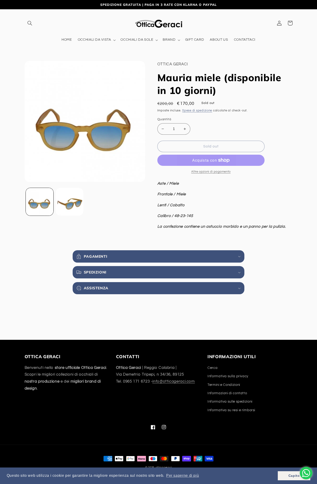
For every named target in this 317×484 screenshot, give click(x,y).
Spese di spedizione (197, 110)
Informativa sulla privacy (227, 376)
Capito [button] (294, 475)
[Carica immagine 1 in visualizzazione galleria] (39, 202)
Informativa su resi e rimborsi (231, 410)
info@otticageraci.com (173, 381)
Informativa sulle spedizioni (229, 401)
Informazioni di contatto (227, 393)
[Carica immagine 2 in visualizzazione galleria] (69, 202)
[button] (30, 23)
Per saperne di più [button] (182, 475)
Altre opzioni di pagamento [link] (211, 171)
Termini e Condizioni (223, 385)
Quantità (164, 119)
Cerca (212, 368)
